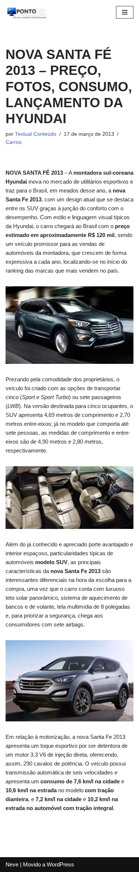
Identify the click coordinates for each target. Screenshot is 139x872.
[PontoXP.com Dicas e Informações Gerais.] (28, 12)
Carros (13, 142)
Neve (12, 864)
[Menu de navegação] (124, 12)
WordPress (60, 864)
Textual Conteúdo (35, 134)
